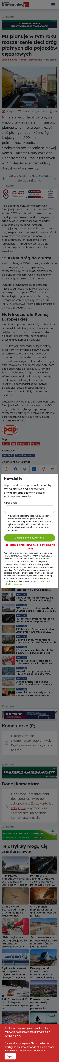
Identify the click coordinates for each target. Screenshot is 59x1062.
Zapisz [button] (10, 1056)
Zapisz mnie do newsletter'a (29, 537)
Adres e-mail (10, 503)
